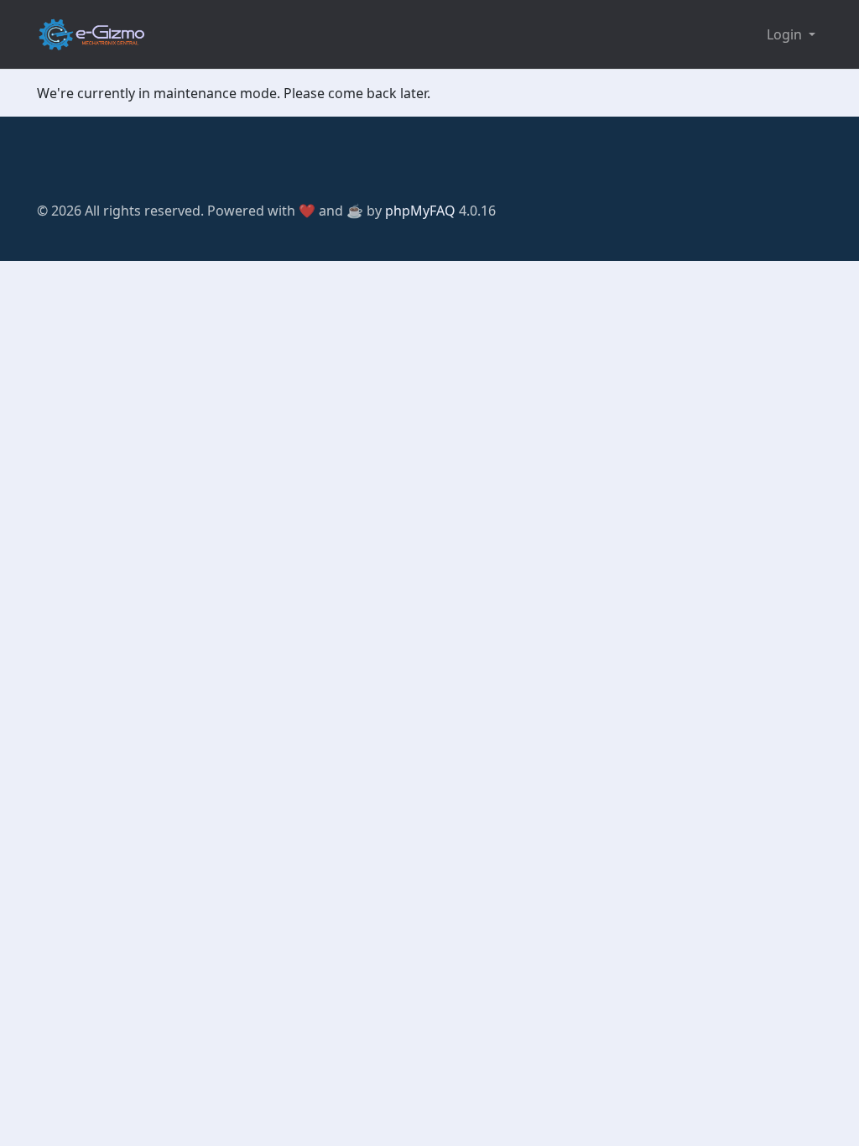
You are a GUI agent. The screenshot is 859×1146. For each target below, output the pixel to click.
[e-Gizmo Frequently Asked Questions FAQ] (91, 34)
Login (786, 34)
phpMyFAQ (420, 210)
